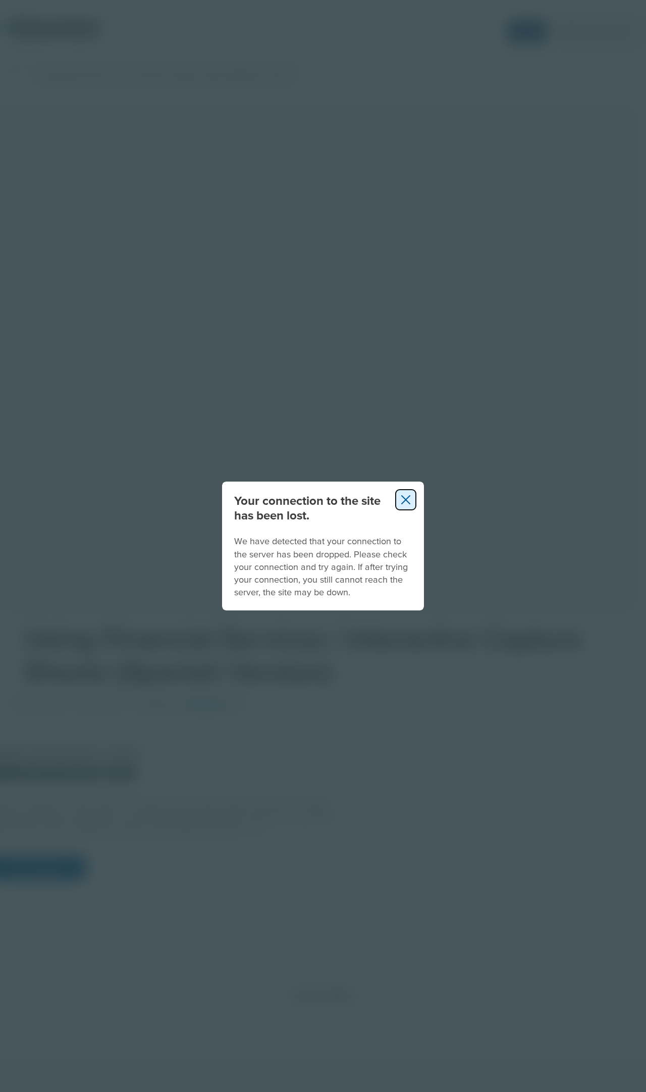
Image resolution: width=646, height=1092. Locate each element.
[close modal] (406, 500)
